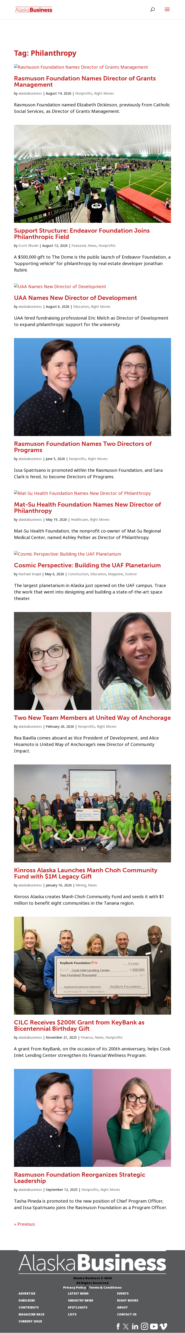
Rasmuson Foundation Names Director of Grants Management (85, 81)
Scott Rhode (28, 245)
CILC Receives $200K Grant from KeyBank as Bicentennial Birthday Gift (79, 1025)
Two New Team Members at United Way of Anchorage (92, 717)
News (92, 245)
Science (131, 574)
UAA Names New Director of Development (75, 298)
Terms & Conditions (105, 1287)
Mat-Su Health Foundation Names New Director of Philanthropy (87, 508)
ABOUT (122, 1307)
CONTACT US (127, 1314)
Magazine (115, 574)
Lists (72, 1314)
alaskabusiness (30, 93)
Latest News (78, 1293)
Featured (79, 245)
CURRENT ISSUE (30, 1321)
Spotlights (77, 1307)
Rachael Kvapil (30, 574)
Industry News (80, 1300)
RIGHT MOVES (127, 1300)
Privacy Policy (74, 1287)
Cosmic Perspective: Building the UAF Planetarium (87, 565)
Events (123, 1293)
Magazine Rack (31, 1314)
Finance (87, 1037)
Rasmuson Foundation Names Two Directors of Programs (83, 447)
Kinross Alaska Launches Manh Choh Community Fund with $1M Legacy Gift (86, 873)
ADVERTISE (27, 1293)
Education (81, 306)
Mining (81, 885)
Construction (78, 574)
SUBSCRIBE (27, 1300)
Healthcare (79, 519)
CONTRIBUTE (29, 1307)
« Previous (24, 1224)
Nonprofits (83, 93)
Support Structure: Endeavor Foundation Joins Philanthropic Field (82, 234)
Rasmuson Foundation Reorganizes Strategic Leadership (79, 1178)
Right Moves (104, 93)
